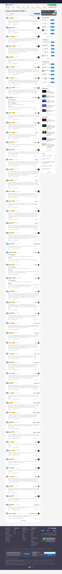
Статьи (33, 7)
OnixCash (46, 51)
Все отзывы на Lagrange (15, 509)
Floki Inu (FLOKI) (8, 541)
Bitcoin (45, 63)
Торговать (52, 23)
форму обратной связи (52, 534)
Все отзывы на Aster (15, 298)
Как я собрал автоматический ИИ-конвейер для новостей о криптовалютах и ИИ (51, 139)
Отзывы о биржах (33, 537)
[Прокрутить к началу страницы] (60, 569)
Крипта (24, 534)
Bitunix (15, 533)
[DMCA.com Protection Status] (31, 567)
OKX (45, 19)
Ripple (45, 81)
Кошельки (23, 7)
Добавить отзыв (37, 13)
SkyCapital (46, 48)
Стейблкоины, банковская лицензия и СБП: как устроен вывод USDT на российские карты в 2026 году (51, 127)
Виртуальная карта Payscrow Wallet (47, 165)
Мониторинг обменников (26, 529)
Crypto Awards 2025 (52, 7)
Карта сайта (33, 541)
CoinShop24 (24, 537)
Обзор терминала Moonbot (46, 158)
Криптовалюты (8, 7)
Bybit (14, 530)
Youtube (37, 5)
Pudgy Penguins (45, 78)
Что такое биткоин (8, 529)
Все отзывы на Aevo (15, 176)
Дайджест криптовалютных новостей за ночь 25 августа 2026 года (51, 97)
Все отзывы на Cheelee (15, 274)
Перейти (52, 45)
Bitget (45, 33)
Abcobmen (24, 530)
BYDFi (45, 29)
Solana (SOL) (7, 537)
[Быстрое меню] (47, 5)
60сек (23, 533)
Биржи (13, 7)
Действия (52, 64)
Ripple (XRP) (7, 533)
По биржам (12, 13)
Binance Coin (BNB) (8, 534)
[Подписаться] (54, 14)
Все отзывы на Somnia (15, 455)
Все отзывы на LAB (15, 32)
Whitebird (24, 538)
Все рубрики (44, 7)
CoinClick (46, 55)
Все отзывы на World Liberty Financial (17, 518)
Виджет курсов (33, 545)
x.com (41, 5)
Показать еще (23, 520)
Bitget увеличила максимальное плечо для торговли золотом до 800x (50, 92)
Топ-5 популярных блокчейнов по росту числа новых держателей (51, 106)
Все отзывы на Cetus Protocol (16, 109)
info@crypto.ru (54, 535)
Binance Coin (45, 74)
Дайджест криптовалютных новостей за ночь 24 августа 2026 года (51, 102)
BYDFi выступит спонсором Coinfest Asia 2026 (51, 111)
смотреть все (49, 36)
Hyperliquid (46, 70)
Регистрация (27, 553)
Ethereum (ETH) (8, 530)
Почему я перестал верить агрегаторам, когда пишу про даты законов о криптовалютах (51, 133)
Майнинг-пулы (38, 7)
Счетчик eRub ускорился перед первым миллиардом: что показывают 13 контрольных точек (51, 145)
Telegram (39, 5)
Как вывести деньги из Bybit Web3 (47, 155)
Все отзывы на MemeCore (15, 418)
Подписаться (50, 554)
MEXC (45, 26)
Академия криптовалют (34, 542)
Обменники (18, 7)
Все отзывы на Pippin (15, 138)
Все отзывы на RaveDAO (15, 74)
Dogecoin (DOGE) (8, 538)
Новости (28, 7)
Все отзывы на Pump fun (15, 329)
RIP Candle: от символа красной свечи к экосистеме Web (51, 121)
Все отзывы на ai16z (15, 482)
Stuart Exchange (47, 41)
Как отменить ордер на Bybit (46, 168)
